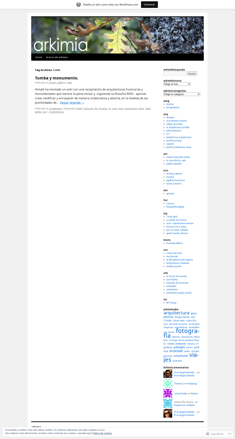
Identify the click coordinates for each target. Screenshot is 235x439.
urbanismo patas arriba (178, 292)
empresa (168, 327)
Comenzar (149, 4)
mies (121, 108)
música (191, 343)
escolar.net (172, 256)
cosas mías (179, 320)
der (96, 108)
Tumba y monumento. (56, 78)
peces (189, 347)
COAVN (167, 320)
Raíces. (194, 393)
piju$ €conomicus (175, 180)
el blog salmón (174, 173)
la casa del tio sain (176, 160)
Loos (114, 108)
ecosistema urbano (176, 120)
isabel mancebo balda (178, 157)
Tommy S (179, 383)
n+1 (168, 133)
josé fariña (172, 279)
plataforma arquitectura (178, 137)
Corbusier (88, 108)
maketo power (174, 266)
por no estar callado (177, 229)
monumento (131, 108)
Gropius (103, 108)
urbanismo (172, 289)
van (44, 111)
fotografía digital (175, 206)
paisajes (179, 347)
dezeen (170, 117)
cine (193, 317)
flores (171, 332)
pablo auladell (173, 163)
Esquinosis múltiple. (184, 405)
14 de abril (172, 216)
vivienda (177, 360)
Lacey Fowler (180, 393)
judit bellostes (173, 130)
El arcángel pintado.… (185, 372)
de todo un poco (178, 324)
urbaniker (171, 286)
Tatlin (148, 108)
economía (194, 324)
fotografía (181, 333)
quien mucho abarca (177, 233)
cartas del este (174, 253)
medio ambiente (176, 343)
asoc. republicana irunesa (180, 223)
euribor (170, 177)
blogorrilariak (182, 317)
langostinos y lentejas (177, 263)
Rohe (141, 108)
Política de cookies (102, 433)
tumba (38, 111)
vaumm (170, 143)
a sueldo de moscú (176, 220)
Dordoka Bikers (174, 243)
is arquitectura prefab (177, 127)
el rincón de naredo (176, 276)
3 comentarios (56, 111)
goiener (170, 193)
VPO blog (171, 302)
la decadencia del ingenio (179, 259)
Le (110, 108)
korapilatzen (172, 107)
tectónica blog (173, 140)
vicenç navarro (174, 183)
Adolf (79, 108)
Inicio (38, 57)
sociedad (176, 351)
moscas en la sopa (176, 226)
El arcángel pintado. (184, 375)
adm (69, 82)
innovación (187, 336)
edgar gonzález (174, 124)
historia (176, 336)
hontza (169, 104)
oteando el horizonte (177, 282)
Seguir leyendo (72, 103)
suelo (187, 351)
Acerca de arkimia (57, 57)
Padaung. (192, 383)
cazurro (170, 203)
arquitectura (55, 108)
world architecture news (178, 147)
